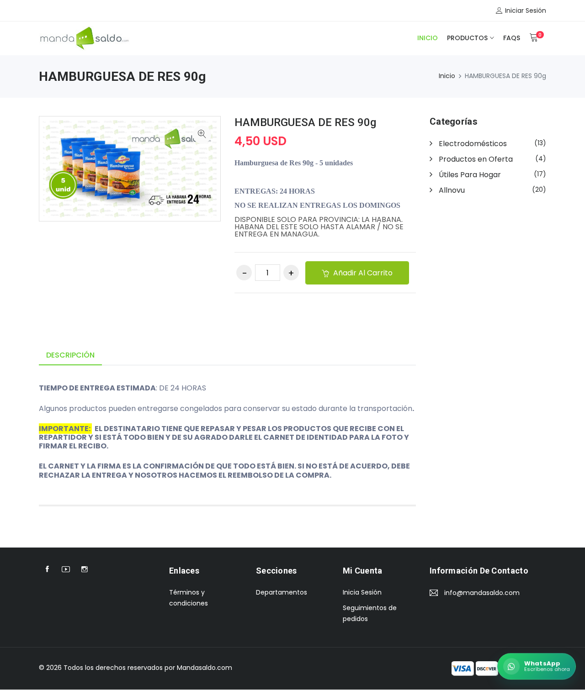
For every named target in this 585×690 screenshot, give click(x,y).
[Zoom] (202, 135)
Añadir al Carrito (362, 273)
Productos (467, 37)
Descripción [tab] (70, 355)
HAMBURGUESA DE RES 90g (305, 122)
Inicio (427, 37)
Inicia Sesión (362, 592)
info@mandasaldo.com (482, 592)
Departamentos (281, 592)
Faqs (511, 37)
